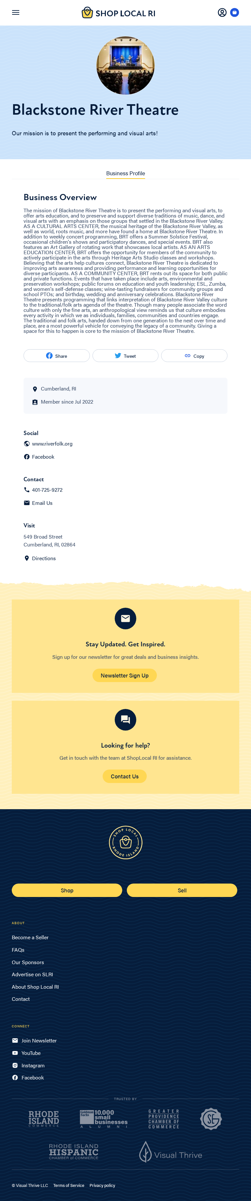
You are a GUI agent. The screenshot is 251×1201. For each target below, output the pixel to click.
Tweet (130, 356)
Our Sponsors (28, 962)
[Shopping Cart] (234, 13)
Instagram (33, 1065)
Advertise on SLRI (32, 974)
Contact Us (125, 776)
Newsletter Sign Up (125, 675)
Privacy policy (102, 1185)
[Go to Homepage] (118, 16)
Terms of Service (68, 1185)
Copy (198, 356)
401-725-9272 (47, 489)
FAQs (18, 949)
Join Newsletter (39, 1040)
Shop (67, 890)
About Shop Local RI (35, 986)
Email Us (42, 503)
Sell (182, 890)
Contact (21, 998)
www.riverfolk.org (52, 443)
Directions (44, 558)
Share (61, 356)
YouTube (31, 1053)
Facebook (43, 456)
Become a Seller (30, 937)
